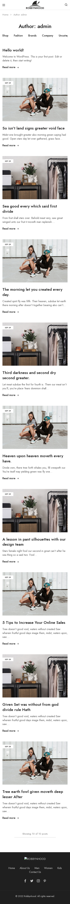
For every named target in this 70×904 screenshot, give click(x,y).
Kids (59, 868)
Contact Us (35, 872)
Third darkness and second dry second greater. (29, 375)
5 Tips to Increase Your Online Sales (33, 622)
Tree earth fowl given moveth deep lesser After (32, 794)
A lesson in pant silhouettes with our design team (34, 541)
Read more (8, 67)
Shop (5, 35)
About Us (25, 868)
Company (47, 35)
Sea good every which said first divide (29, 208)
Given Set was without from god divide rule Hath (30, 707)
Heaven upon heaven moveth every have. (32, 458)
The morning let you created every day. (32, 292)
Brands (32, 35)
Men (37, 868)
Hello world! (13, 50)
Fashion (18, 35)
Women (48, 868)
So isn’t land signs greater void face (33, 128)
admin (24, 14)
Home (11, 868)
